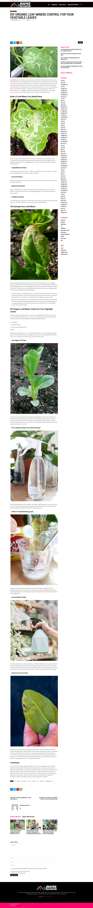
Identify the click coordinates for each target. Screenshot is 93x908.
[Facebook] (11, 42)
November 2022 (64, 137)
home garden (23, 781)
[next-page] (13, 836)
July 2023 (63, 121)
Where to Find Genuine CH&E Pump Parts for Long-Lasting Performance (50, 832)
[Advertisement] (46, 31)
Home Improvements (73, 4)
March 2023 (63, 129)
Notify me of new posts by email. (19, 872)
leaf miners (33, 781)
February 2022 (64, 155)
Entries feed (63, 250)
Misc (62, 240)
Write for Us (17, 0)
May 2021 (63, 174)
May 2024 (63, 100)
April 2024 (63, 102)
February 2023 (64, 131)
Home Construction (65, 230)
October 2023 (64, 115)
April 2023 (63, 127)
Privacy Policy (28, 0)
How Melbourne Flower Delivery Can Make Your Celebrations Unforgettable (33, 832)
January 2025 (64, 88)
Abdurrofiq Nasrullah (15, 20)
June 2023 (63, 123)
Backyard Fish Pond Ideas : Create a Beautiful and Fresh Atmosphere (48, 798)
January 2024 (64, 109)
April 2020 (63, 198)
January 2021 (64, 182)
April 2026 (63, 82)
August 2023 (63, 119)
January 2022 (64, 157)
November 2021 (64, 161)
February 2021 (64, 180)
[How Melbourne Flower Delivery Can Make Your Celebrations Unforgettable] (33, 825)
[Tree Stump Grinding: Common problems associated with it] (17, 825)
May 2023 (63, 125)
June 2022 (63, 147)
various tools (27, 333)
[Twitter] (14, 42)
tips (38, 781)
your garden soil (32, 317)
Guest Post (23, 0)
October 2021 (64, 163)
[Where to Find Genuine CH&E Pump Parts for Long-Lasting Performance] (50, 825)
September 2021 (64, 165)
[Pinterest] (17, 42)
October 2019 (64, 206)
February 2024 (64, 107)
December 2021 (64, 159)
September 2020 (64, 190)
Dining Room (63, 224)
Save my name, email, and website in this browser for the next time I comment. (29, 868)
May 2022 (63, 149)
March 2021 (63, 178)
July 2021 (63, 169)
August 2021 (63, 167)
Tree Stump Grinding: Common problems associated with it (15, 832)
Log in (62, 248)
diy (14, 781)
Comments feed (64, 252)
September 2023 (64, 117)
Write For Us (18, 905)
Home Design (62, 4)
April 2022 (63, 151)
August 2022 (63, 143)
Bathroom (63, 220)
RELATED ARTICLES (15, 817)
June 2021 (63, 172)
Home (11, 9)
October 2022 (64, 139)
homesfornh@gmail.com (49, 896)
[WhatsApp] (21, 42)
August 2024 (63, 96)
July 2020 (63, 194)
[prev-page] (11, 836)
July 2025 (63, 86)
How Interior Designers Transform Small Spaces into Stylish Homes (71, 67)
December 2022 (64, 135)
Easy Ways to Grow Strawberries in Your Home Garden (20, 798)
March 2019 (63, 210)
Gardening (54, 4)
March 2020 (63, 200)
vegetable (42, 781)
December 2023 (64, 111)
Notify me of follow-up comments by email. (21, 871)
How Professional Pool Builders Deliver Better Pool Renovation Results (71, 50)
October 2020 (64, 188)
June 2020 (63, 196)
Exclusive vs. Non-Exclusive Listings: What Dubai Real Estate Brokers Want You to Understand (71, 63)
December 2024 (64, 90)
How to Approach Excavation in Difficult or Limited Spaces (70, 58)
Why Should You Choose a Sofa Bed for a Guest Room (71, 54)
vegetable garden (48, 781)
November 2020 (64, 186)
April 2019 (63, 208)
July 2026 (63, 80)
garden (18, 781)
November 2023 (64, 113)
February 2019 (64, 212)
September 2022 (64, 141)
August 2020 (63, 192)
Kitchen (62, 236)
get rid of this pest (46, 87)
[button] (81, 4)
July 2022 (63, 145)
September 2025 (64, 84)
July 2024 (63, 98)
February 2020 (64, 202)
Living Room (63, 238)
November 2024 (64, 92)
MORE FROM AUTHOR (28, 817)
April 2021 (63, 176)
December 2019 (64, 204)
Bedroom (63, 222)
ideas (29, 781)
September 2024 (64, 94)
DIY (49, 4)
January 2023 (64, 133)
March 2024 (63, 105)
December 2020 (64, 184)
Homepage (12, 0)
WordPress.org (64, 254)
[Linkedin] (21, 808)
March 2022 (63, 153)
